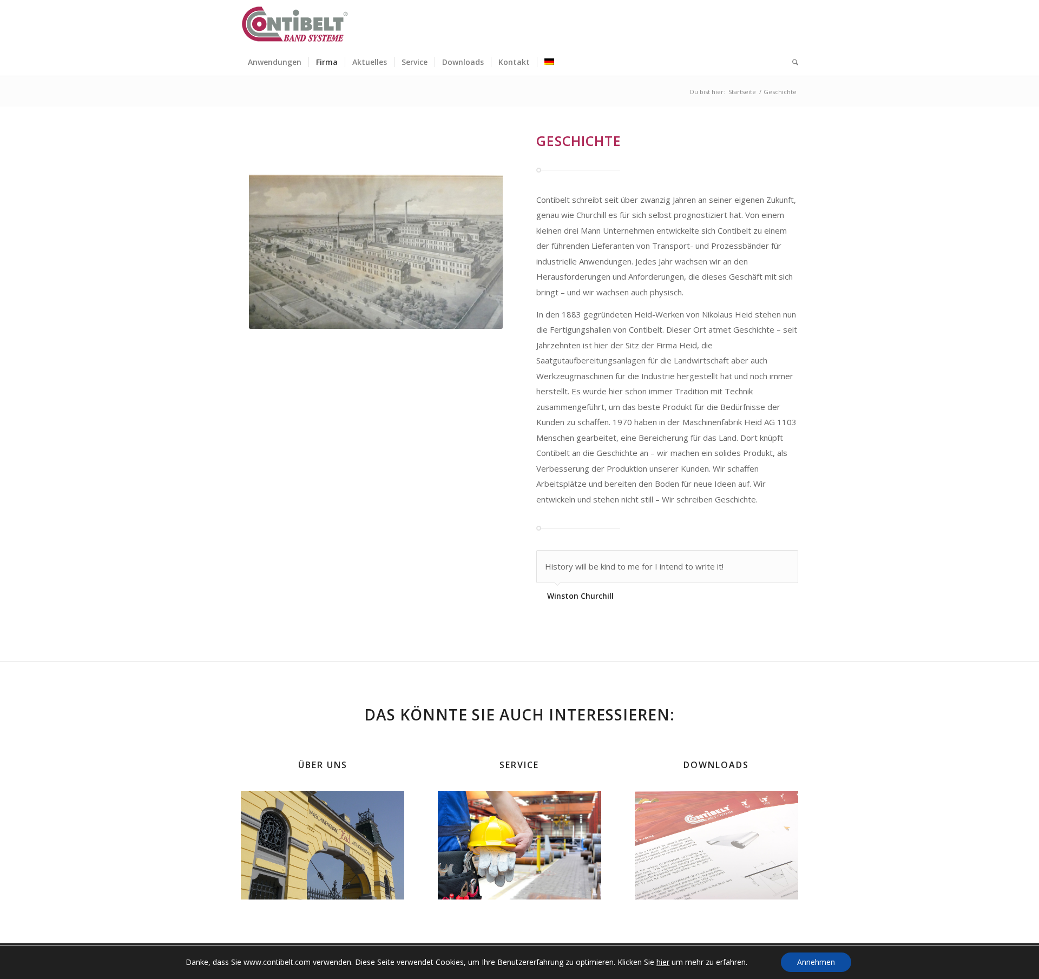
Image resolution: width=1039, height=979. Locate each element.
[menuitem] (274, 62)
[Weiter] (787, 561)
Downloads (716, 765)
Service (519, 765)
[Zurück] (763, 561)
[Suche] (791, 62)
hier (662, 962)
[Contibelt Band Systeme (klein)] (295, 24)
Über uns (322, 765)
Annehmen (816, 962)
